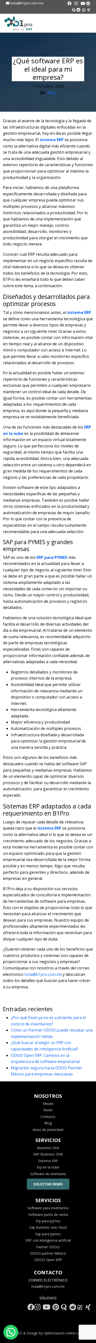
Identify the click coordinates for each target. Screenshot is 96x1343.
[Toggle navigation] (88, 23)
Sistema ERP (48, 1160)
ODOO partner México (48, 1253)
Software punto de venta (48, 1214)
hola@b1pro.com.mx (26, 3)
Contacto (48, 1116)
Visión (48, 1110)
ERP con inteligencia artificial (48, 1240)
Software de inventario (48, 1173)
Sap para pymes (48, 1234)
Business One (48, 1147)
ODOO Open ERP (48, 1259)
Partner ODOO (48, 1247)
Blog (48, 1123)
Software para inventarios (48, 1208)
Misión (48, 1103)
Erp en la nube (48, 1167)
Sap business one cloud (48, 1227)
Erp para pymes (48, 1221)
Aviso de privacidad (48, 1129)
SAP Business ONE (48, 1154)
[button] (10, 1332)
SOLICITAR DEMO (48, 1184)
